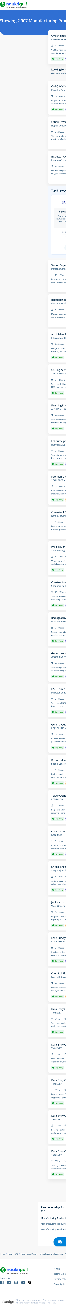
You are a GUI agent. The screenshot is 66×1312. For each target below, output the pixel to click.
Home (2, 1254)
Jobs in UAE (13, 1254)
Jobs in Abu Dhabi (29, 1254)
